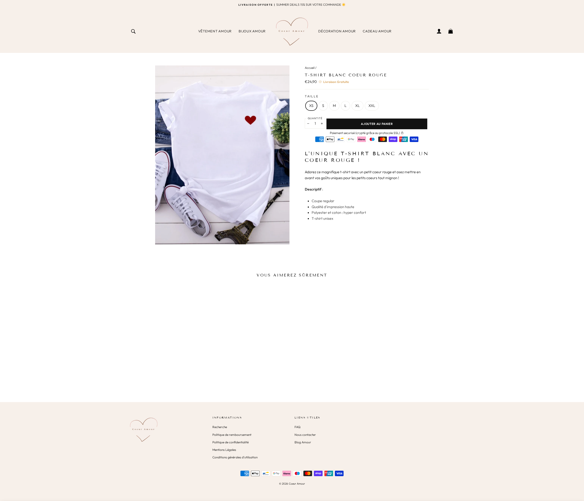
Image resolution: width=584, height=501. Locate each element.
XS (311, 105)
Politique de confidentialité (230, 442)
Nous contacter (305, 435)
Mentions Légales (224, 450)
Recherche (219, 427)
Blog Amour (303, 442)
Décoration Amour (337, 31)
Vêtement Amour (215, 31)
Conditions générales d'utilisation (235, 457)
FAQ (297, 427)
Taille (311, 96)
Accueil (310, 68)
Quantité (315, 118)
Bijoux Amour (252, 31)
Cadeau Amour (377, 31)
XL (357, 105)
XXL (371, 105)
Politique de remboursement (231, 435)
